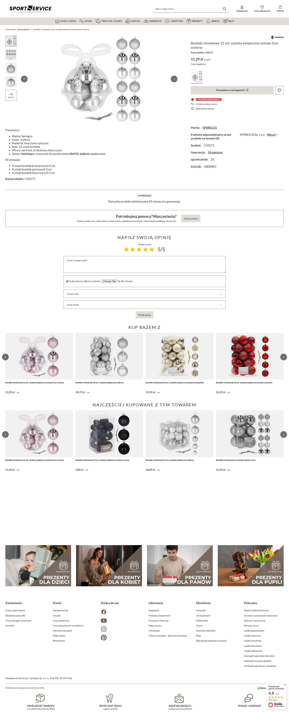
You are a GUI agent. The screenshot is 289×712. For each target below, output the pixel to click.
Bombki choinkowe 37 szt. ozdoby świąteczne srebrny (170, 460)
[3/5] (139, 249)
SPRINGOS (210, 127)
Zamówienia (13, 603)
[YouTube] (120, 621)
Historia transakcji (62, 630)
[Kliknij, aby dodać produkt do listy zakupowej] (279, 90)
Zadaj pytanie (191, 218)
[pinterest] (120, 638)
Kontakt (9, 625)
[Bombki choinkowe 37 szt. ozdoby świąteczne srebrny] (179, 433)
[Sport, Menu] (94, 21)
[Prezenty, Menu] (204, 21)
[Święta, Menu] (221, 21)
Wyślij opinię (144, 314)
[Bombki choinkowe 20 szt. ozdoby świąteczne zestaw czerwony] (250, 356)
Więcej (271, 134)
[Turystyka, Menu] (184, 21)
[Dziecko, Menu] (142, 21)
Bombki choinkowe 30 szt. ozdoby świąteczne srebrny (99, 382)
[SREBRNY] (197, 77)
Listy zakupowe (61, 620)
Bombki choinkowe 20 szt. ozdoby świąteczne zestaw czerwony (244, 382)
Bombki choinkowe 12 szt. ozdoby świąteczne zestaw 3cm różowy (34, 382)
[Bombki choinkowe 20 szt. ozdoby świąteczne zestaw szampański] (179, 356)
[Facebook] (120, 612)
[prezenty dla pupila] (251, 565)
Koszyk (57, 615)
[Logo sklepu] (30, 9)
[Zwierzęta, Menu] (163, 21)
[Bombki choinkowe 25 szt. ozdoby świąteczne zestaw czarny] (109, 433)
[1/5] (126, 249)
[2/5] (132, 249)
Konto (57, 603)
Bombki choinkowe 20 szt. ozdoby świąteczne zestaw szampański (175, 382)
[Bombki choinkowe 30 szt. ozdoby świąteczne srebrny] (109, 356)
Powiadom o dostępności (230, 90)
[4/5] (145, 249)
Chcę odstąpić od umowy (18, 620)
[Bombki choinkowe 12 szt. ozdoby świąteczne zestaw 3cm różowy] (39, 356)
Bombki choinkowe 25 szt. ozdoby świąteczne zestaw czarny (102, 460)
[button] (24, 79)
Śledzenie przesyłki (15, 615)
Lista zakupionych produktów (68, 625)
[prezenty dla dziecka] (38, 565)
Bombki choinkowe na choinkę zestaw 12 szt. (236, 460)
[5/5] (152, 249)
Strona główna (24, 29)
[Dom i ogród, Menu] (78, 21)
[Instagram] (120, 629)
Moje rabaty (59, 635)
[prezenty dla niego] (180, 565)
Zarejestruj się (60, 610)
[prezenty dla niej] (109, 565)
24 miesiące (215, 152)
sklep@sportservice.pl (16, 678)
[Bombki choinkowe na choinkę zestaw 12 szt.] (250, 433)
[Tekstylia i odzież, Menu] (123, 21)
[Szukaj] (224, 9)
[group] (99, 79)
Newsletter (59, 640)
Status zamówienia (15, 610)
